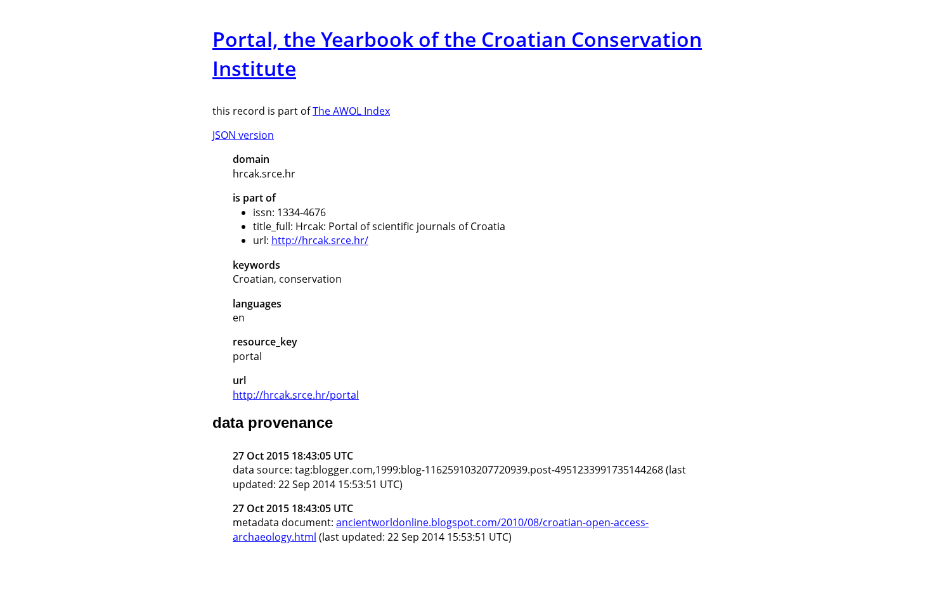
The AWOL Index (351, 111)
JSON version (243, 135)
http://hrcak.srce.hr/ (319, 240)
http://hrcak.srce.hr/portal (296, 395)
